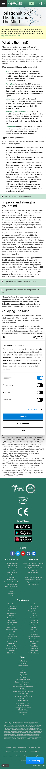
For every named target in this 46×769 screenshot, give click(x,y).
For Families (23, 661)
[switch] (40, 385)
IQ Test (23, 715)
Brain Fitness (11, 575)
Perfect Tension (34, 639)
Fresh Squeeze (34, 625)
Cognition (11, 577)
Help (25, 756)
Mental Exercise (23, 700)
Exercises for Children (23, 679)
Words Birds (34, 650)
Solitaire (11, 615)
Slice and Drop (34, 641)
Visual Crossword (12, 629)
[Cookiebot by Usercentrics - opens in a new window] (33, 337)
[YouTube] (23, 553)
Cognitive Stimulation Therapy (23, 691)
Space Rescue (11, 634)
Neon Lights (12, 625)
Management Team (34, 747)
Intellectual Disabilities (11, 582)
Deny (23, 430)
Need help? (36, 760)
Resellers (23, 677)
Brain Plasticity (12, 572)
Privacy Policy (22, 747)
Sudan (6, 765)
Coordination (11, 589)
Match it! (12, 632)
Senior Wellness (33, 572)
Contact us (19, 756)
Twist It (33, 643)
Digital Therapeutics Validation (33, 563)
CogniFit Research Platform (10, 35)
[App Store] (23, 526)
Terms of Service (11, 747)
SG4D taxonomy (33, 584)
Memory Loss (11, 579)
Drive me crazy (12, 627)
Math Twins (34, 632)
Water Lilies (34, 646)
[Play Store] (23, 532)
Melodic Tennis (12, 641)
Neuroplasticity (7, 220)
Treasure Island (12, 622)
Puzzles (33, 608)
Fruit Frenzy (12, 608)
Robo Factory (11, 618)
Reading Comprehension (23, 708)
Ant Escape (11, 620)
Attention (12, 596)
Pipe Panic (11, 611)
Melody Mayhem (11, 648)
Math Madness (12, 636)
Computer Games (33, 565)
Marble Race (12, 639)
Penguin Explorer (34, 611)
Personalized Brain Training (23, 696)
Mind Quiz (22, 689)
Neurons (12, 570)
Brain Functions (11, 584)
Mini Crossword (12, 606)
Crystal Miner (11, 613)
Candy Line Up (34, 606)
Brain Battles (23, 712)
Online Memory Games (22, 703)
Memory (11, 591)
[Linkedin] (33, 553)
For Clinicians (22, 663)
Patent (23, 670)
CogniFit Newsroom (12, 752)
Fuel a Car (33, 629)
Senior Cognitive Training (33, 577)
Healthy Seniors (33, 575)
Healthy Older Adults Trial (33, 568)
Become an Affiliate (34, 752)
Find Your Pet (11, 646)
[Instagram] (28, 553)
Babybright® (23, 675)
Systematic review (33, 582)
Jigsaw (33, 627)
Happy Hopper (34, 604)
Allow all (23, 416)
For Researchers (22, 665)
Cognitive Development (22, 682)
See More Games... (34, 653)
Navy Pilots (33, 570)
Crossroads (34, 620)
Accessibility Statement (36, 756)
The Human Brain (12, 563)
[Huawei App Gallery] (23, 539)
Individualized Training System (23, 686)
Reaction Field (33, 648)
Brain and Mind (12, 565)
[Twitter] (17, 553)
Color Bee (34, 615)
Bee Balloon (34, 618)
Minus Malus (34, 634)
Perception (11, 593)
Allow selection (23, 423)
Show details (33, 409)
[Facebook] (12, 553)
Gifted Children (23, 710)
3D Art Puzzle (11, 653)
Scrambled (11, 643)
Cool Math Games (23, 705)
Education (22, 668)
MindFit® (23, 673)
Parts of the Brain (12, 568)
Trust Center (23, 760)
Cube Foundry (33, 622)
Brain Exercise (22, 684)
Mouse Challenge (34, 636)
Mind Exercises (23, 694)
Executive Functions (11, 586)
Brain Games (23, 698)
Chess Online (11, 604)
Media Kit (23, 752)
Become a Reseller (8, 756)
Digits (34, 613)
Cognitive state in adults (33, 579)
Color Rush (11, 650)
